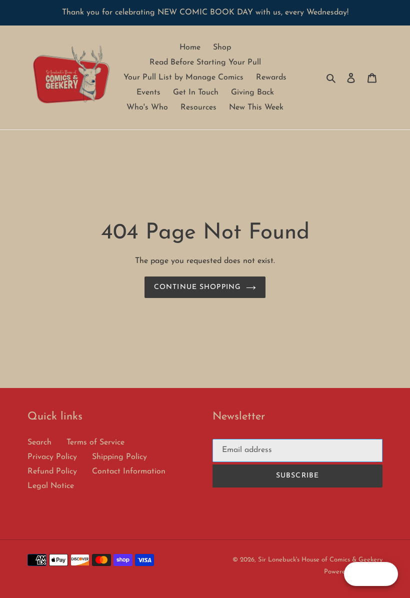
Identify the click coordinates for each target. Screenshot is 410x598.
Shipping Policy (119, 457)
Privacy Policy (52, 457)
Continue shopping (197, 287)
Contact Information (129, 472)
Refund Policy (52, 472)
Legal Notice (51, 486)
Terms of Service (95, 442)
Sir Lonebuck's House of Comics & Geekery (320, 559)
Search (40, 442)
